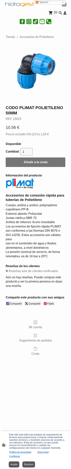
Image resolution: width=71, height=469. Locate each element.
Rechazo (28, 464)
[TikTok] (35, 21)
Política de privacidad (20, 452)
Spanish (43, 2)
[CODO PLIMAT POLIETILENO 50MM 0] (35, 71)
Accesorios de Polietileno (37, 37)
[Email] (42, 21)
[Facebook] (22, 21)
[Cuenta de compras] (65, 13)
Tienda (10, 37)
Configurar (14, 456)
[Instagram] (28, 21)
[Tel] (48, 21)
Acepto (14, 464)
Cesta (35, 353)
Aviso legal (43, 452)
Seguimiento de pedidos (35, 340)
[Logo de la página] (19, 4)
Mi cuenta (35, 327)
